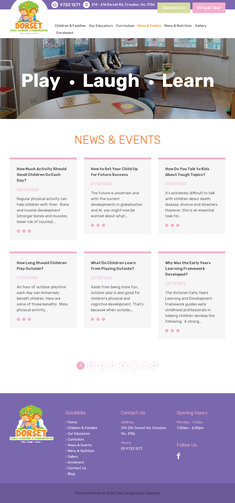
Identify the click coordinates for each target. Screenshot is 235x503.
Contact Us (173, 7)
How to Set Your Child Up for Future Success (114, 172)
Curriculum (125, 26)
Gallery (201, 26)
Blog (71, 474)
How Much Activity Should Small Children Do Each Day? (42, 175)
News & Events (149, 26)
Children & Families (70, 26)
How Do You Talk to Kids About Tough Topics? (187, 172)
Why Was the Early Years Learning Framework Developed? (188, 269)
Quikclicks (152, 493)
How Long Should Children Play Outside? (42, 266)
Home (72, 422)
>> (154, 365)
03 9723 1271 (131, 448)
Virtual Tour (209, 7)
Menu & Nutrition (178, 26)
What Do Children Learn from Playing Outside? (113, 266)
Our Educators (101, 26)
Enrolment (64, 33)
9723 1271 (70, 4)
